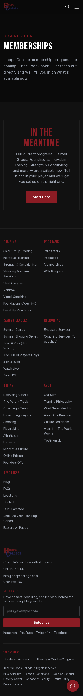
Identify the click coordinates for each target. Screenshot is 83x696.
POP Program (53, 271)
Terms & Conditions (36, 673)
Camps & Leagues (15, 320)
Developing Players (17, 415)
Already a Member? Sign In (55, 659)
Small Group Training (17, 251)
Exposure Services (57, 329)
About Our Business (58, 415)
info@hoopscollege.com (20, 576)
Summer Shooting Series (20, 336)
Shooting (9, 422)
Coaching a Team (15, 408)
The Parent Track (15, 401)
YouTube (26, 632)
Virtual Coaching (14, 296)
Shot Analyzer (13, 283)
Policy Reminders (14, 684)
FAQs (7, 488)
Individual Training (16, 257)
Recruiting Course (16, 395)
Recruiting (52, 320)
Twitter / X (43, 632)
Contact (8, 502)
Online (8, 385)
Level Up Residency (17, 310)
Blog (6, 482)
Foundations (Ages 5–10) (20, 303)
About (48, 385)
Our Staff (50, 395)
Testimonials (52, 440)
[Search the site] (67, 6)
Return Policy (61, 679)
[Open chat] (73, 686)
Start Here (41, 197)
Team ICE (10, 375)
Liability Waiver (12, 679)
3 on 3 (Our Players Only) (21, 355)
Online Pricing (13, 455)
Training (9, 242)
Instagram (10, 632)
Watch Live (11, 368)
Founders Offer (14, 462)
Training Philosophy (58, 401)
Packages (51, 257)
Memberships (53, 264)
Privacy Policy (12, 673)
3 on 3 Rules (12, 362)
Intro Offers (52, 251)
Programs (51, 242)
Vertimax (9, 290)
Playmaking (11, 428)
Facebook (61, 632)
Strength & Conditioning (20, 264)
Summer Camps (14, 329)
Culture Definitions (57, 422)
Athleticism (10, 435)
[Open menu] (76, 6)
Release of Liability (38, 679)
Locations (10, 495)
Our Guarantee (13, 509)
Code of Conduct (63, 673)
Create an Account (16, 659)
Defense (9, 442)
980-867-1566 (13, 569)
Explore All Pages (15, 527)
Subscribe (41, 622)
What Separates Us (57, 408)
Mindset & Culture (15, 449)
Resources (11, 473)
